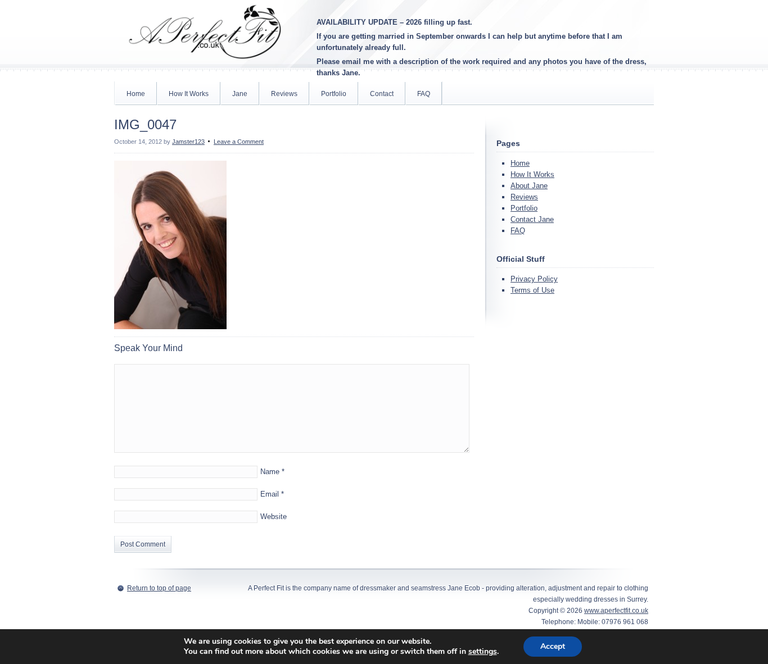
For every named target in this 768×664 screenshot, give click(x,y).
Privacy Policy (534, 279)
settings (482, 652)
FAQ (423, 94)
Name (269, 471)
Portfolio (333, 94)
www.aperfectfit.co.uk (616, 611)
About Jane (529, 185)
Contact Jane (532, 219)
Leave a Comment (239, 141)
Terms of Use (532, 290)
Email (269, 494)
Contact (382, 94)
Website (273, 516)
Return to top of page (159, 588)
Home (136, 94)
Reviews (284, 94)
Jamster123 (188, 141)
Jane (239, 94)
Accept (552, 646)
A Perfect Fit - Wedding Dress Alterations (204, 33)
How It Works (189, 94)
